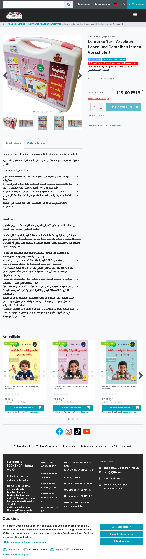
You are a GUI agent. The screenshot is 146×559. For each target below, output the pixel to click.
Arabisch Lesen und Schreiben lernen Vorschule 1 (22, 388)
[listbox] (24, 362)
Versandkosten (115, 125)
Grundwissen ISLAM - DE (78, 496)
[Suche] (68, 4)
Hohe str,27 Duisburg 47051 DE (121, 468)
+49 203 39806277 (113, 478)
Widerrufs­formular (47, 446)
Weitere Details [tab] (36, 143)
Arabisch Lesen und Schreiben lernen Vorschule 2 (70, 388)
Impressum (40, 542)
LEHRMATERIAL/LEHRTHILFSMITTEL (44, 24)
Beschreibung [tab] (13, 143)
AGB (114, 446)
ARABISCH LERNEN (16, 24)
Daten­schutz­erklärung (17, 542)
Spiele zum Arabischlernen (49, 497)
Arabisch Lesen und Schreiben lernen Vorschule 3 (119, 388)
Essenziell (14, 549)
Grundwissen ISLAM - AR (78, 490)
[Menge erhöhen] (101, 105)
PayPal (59, 549)
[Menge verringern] (101, 109)
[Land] (115, 4)
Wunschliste (97, 115)
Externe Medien (38, 549)
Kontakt (126, 446)
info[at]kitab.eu (113, 472)
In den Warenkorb (122, 107)
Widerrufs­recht (23, 446)
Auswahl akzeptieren (122, 534)
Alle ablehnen (121, 541)
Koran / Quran (72, 477)
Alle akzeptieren (121, 527)
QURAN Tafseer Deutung (78, 483)
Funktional (77, 549)
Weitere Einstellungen (15, 554)
